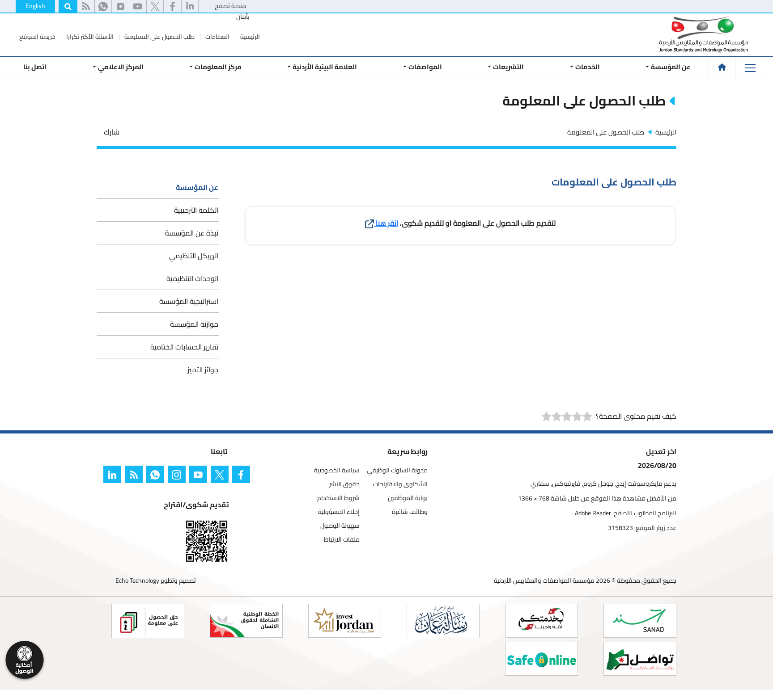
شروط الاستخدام (338, 498)
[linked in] (114, 476)
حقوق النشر (344, 484)
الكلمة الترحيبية (196, 210)
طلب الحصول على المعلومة (159, 36)
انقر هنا (386, 223)
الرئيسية (249, 36)
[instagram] (120, 6)
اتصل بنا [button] (35, 66)
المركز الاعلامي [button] (120, 66)
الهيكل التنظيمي (193, 255)
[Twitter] (221, 476)
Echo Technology (137, 580)
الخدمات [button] (587, 66)
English (35, 6)
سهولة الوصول (340, 525)
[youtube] (137, 6)
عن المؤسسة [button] (671, 66)
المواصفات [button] (425, 66)
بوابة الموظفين (408, 498)
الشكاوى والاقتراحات (400, 484)
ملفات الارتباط (342, 539)
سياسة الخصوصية (337, 470)
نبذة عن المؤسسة (191, 233)
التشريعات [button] (508, 66)
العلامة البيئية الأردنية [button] (325, 66)
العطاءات (216, 36)
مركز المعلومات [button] (218, 66)
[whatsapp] (103, 6)
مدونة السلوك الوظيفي (397, 470)
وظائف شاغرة (410, 512)
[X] (155, 6)
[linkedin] (190, 6)
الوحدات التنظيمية (192, 278)
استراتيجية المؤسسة (188, 301)
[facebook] (172, 6)
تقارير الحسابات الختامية (184, 346)
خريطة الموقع (37, 36)
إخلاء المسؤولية (339, 512)
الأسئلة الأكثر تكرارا (89, 36)
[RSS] (85, 6)
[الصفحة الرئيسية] (722, 67)
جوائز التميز (202, 369)
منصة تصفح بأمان (232, 11)
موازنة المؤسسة (194, 324)
